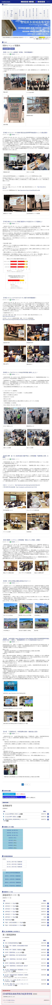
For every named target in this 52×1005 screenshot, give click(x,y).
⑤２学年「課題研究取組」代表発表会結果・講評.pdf (16, 965)
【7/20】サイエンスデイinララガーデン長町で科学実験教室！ (19, 298)
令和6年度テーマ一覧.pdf (10, 914)
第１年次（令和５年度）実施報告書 (14, 866)
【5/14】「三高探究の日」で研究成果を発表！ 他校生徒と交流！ (20, 731)
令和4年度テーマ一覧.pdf (10, 908)
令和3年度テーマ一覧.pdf (10, 906)
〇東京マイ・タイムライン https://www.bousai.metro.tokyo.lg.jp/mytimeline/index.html (21, 485)
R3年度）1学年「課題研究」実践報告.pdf (14, 949)
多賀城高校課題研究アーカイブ (14, 797)
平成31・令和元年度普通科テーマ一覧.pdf (14, 922)
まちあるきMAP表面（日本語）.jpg (12, 814)
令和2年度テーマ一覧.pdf (10, 903)
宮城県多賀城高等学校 (7, 2)
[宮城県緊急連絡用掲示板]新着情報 (18, 993)
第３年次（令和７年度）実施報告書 (14, 861)
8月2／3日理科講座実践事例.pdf (12, 943)
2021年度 (11, 840)
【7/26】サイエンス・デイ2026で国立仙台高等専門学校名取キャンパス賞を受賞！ (25, 132)
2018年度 (10, 848)
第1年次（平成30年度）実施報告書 (13, 885)
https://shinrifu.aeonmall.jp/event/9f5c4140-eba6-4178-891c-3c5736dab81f (19, 319)
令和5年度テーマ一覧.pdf (10, 911)
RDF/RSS (35, 993)
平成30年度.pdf (8, 919)
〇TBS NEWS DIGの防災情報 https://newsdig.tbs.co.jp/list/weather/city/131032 (20, 487)
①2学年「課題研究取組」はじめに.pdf (13, 952)
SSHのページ (42, 37)
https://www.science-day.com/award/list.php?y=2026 (29, 190)
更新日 (44, 811)
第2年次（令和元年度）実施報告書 (13, 882)
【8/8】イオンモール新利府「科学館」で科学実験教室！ (18, 52)
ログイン (48, 1)
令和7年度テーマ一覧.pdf (10, 917)
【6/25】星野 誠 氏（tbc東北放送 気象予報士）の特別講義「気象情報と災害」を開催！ (25, 456)
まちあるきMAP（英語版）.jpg (11, 816)
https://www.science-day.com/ (9, 316)
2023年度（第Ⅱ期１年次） (13, 835)
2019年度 (10, 845)
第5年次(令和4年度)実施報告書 (13, 872)
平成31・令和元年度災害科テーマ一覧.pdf (14, 925)
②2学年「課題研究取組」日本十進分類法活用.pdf (15, 955)
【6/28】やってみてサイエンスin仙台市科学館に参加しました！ (20, 372)
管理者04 (13, 54)
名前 (4, 811)
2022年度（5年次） (13, 837)
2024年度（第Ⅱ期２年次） (13, 832)
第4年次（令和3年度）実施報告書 (12, 876)
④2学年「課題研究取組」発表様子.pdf (13, 963)
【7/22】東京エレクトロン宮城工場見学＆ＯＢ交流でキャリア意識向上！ (23, 221)
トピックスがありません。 (9, 1000)
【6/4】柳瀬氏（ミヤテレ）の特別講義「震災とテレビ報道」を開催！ (22, 540)
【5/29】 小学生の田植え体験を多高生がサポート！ (17, 581)
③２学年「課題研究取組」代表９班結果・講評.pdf (16, 959)
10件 (12, 48)
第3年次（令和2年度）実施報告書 (12, 879)
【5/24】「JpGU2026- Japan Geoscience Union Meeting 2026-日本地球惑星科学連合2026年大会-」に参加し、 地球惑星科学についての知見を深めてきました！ (26, 639)
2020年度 (10, 842)
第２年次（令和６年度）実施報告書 (14, 864)
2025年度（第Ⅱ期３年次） (13, 830)
